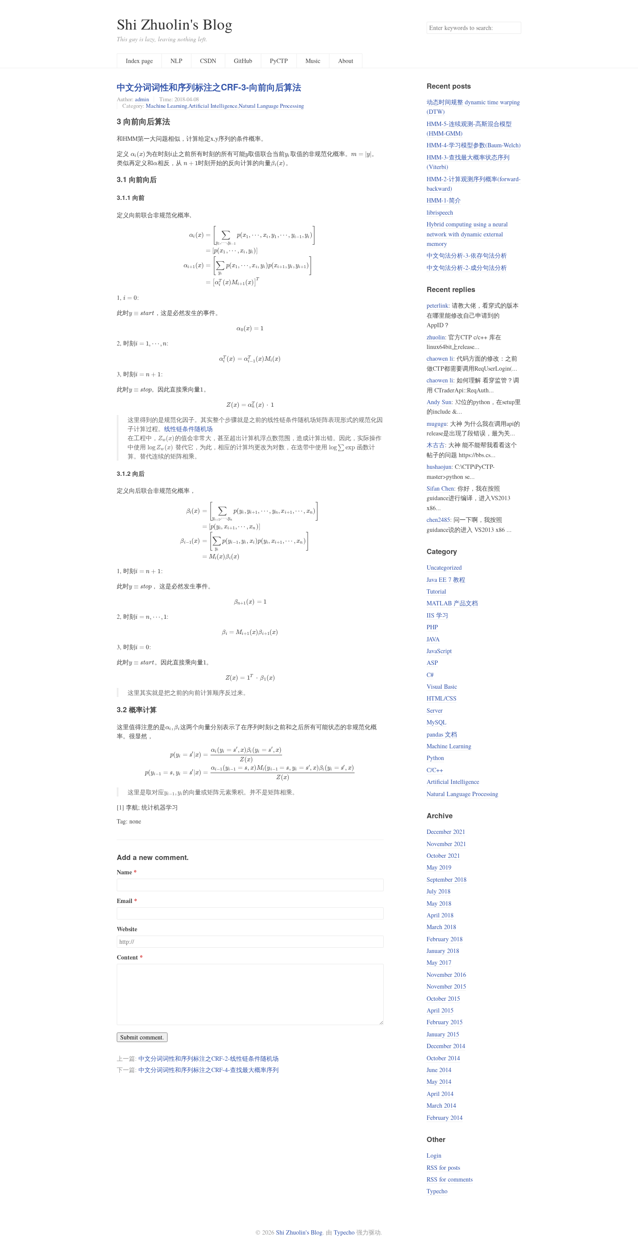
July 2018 (439, 891)
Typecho (437, 1191)
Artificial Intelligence (212, 106)
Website (127, 929)
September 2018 (447, 879)
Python (435, 758)
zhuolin (436, 337)
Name (124, 872)
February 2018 (445, 939)
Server (435, 710)
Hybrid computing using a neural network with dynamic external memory (467, 234)
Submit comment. (142, 1037)
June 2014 (439, 1070)
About (345, 60)
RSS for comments (450, 1179)
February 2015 (445, 1022)
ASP (432, 662)
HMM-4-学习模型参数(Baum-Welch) (474, 145)
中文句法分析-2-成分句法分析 (467, 267)
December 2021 (446, 831)
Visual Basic (442, 686)
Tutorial (436, 591)
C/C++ (435, 770)
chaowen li (440, 358)
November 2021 (446, 844)
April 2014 (440, 1093)
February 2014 (445, 1117)
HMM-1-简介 (444, 200)
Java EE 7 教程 (446, 579)
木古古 (436, 445)
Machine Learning (166, 106)
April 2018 (440, 915)
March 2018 (441, 927)
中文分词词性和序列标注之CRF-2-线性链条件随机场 (208, 1058)
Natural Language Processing (271, 106)
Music (313, 60)
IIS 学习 (437, 615)
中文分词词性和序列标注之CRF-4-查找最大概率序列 (208, 1070)
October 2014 (443, 1058)
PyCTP (279, 60)
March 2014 (441, 1105)
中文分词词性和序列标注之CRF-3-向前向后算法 (209, 87)
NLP (176, 60)
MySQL (437, 722)
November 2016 (446, 974)
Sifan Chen (440, 488)
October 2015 (443, 998)
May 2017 (439, 962)
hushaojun (439, 466)
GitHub (243, 60)
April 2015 (440, 1010)
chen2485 (438, 519)
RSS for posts (443, 1167)
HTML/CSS (442, 698)
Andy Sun (439, 402)
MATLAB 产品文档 (452, 603)
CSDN (208, 60)
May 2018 (439, 903)
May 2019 (439, 867)
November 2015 (446, 986)
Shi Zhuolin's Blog (175, 23)
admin (142, 99)
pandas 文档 (442, 734)
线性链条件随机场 (188, 429)
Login (434, 1155)
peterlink (437, 305)
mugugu (437, 423)
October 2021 (443, 855)
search (514, 28)
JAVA (433, 639)
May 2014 (439, 1081)
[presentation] (138, 153)
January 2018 (443, 950)
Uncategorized (444, 567)
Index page (139, 60)
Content (127, 957)
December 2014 (446, 1046)
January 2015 (443, 1034)
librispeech (440, 212)
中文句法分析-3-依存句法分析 (467, 255)
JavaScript (439, 651)
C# (430, 675)
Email (124, 900)
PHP (432, 627)
